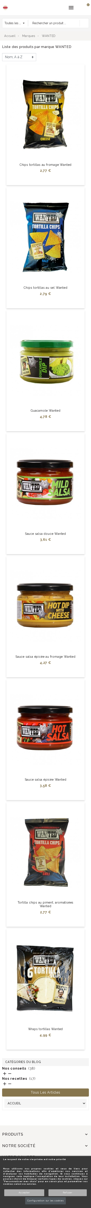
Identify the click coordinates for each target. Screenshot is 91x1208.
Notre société (18, 1145)
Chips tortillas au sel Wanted (45, 287)
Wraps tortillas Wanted (45, 1029)
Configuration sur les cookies (45, 1200)
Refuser (67, 1192)
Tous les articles (45, 1092)
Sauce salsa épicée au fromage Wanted (45, 656)
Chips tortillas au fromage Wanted (45, 164)
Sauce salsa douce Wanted (45, 533)
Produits (12, 1134)
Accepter (24, 1192)
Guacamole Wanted (45, 410)
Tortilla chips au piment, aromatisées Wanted (46, 904)
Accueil (14, 1103)
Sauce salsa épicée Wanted (45, 779)
